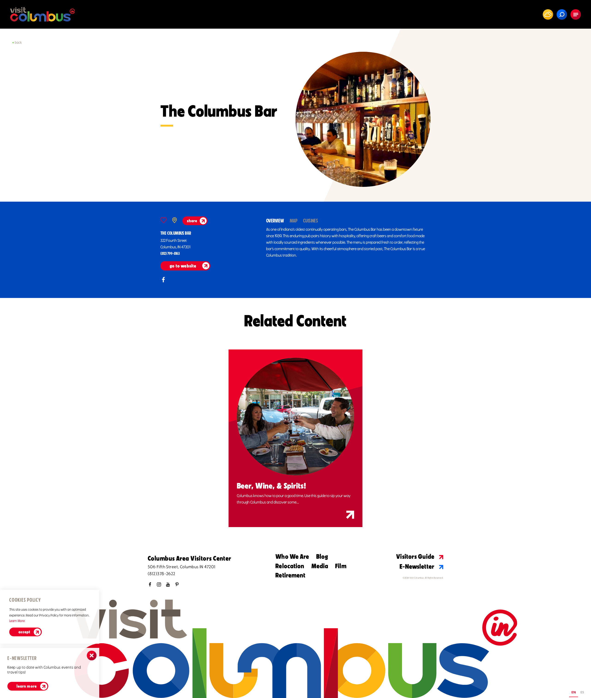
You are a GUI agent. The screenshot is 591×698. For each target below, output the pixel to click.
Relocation (289, 566)
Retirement (290, 575)
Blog (322, 556)
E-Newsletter (417, 566)
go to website (183, 266)
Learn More (17, 621)
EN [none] (573, 692)
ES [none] (582, 692)
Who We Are (292, 556)
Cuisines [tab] (310, 221)
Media (320, 566)
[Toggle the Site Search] (562, 14)
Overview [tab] (275, 221)
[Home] (42, 14)
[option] (582, 693)
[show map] (174, 220)
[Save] (163, 220)
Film (340, 566)
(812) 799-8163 (170, 253)
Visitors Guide (415, 556)
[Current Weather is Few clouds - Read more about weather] (548, 14)
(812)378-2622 (161, 573)
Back (18, 42)
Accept (24, 631)
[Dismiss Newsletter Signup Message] (91, 655)
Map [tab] (294, 221)
